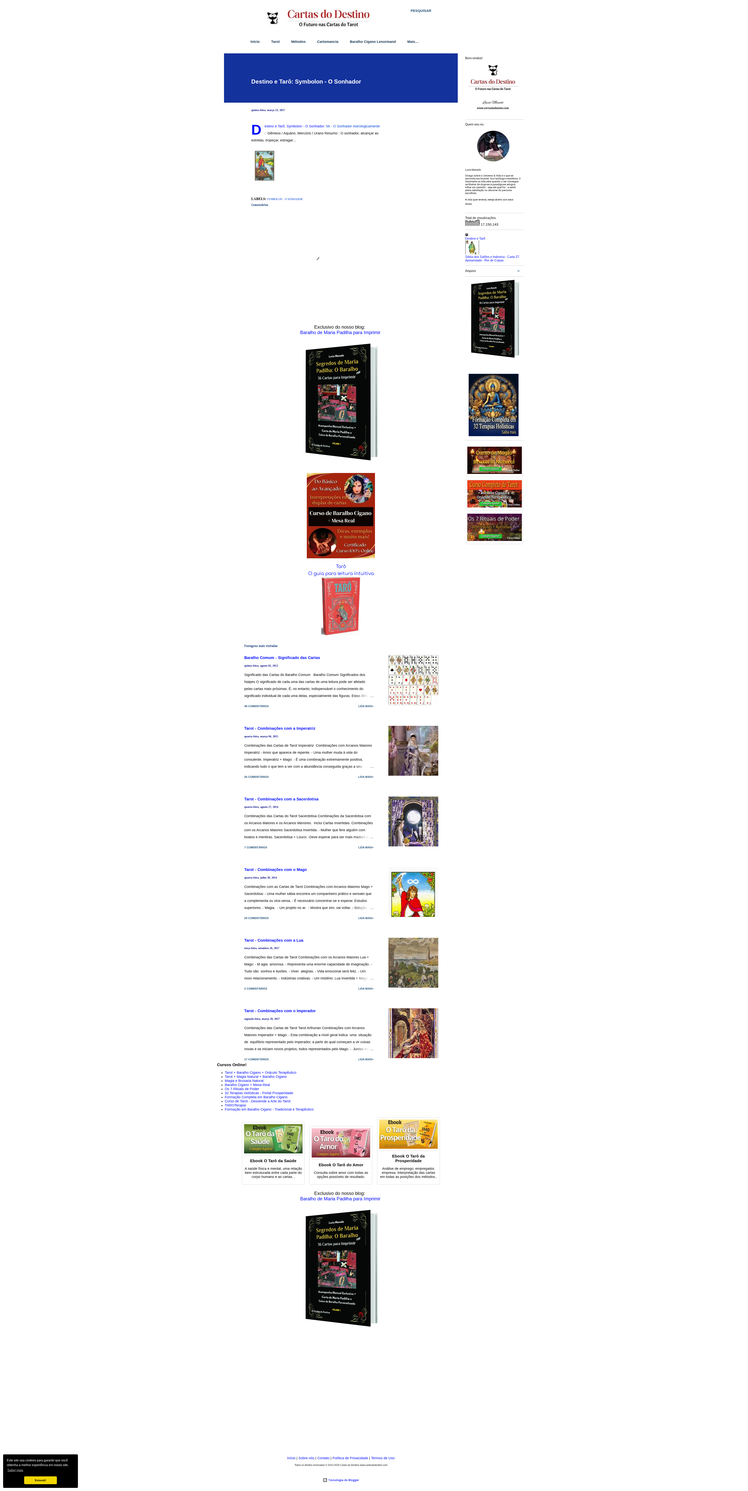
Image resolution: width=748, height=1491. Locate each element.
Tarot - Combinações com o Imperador (280, 1011)
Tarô (341, 566)
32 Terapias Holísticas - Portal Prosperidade (259, 1093)
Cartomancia (327, 42)
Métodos (298, 42)
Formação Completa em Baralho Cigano (256, 1097)
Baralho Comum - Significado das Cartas (282, 658)
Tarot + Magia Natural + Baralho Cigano (256, 1077)
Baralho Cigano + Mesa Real (247, 1085)
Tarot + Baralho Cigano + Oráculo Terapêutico (260, 1073)
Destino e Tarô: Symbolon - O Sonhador (306, 81)
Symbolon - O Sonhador (285, 199)
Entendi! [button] (40, 1480)
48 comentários (256, 706)
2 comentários (255, 988)
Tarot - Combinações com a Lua (273, 940)
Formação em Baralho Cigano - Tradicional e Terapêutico (269, 1109)
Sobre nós (306, 1458)
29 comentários (256, 918)
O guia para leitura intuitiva (341, 573)
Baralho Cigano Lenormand (373, 42)
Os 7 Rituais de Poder (242, 1089)
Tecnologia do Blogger (343, 1480)
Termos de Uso (383, 1458)
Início (255, 42)
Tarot (275, 42)
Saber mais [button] (15, 1470)
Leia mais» (366, 706)
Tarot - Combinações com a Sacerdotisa (281, 799)
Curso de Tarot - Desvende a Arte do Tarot (257, 1101)
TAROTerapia (235, 1105)
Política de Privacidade (350, 1458)
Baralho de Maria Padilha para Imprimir (340, 332)
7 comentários (255, 847)
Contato (323, 1458)
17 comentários (256, 1059)
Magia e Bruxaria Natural (244, 1081)
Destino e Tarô (475, 238)
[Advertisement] (334, 1394)
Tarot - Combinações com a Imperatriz (279, 728)
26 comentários (256, 776)
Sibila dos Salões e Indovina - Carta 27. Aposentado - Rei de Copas (492, 258)
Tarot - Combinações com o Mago (275, 869)
